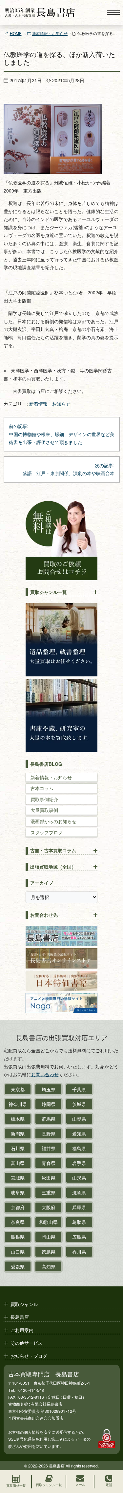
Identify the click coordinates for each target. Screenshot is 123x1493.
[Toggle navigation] (113, 12)
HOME (16, 33)
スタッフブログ (47, 832)
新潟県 (18, 1133)
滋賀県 (79, 1192)
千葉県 (79, 1089)
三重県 (48, 1192)
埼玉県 (48, 1089)
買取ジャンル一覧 (48, 592)
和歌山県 (48, 1222)
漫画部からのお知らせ (53, 821)
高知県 (48, 1266)
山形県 (79, 1177)
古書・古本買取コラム (53, 850)
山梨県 (79, 1118)
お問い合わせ (45, 1074)
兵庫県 (79, 1207)
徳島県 (48, 1251)
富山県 (18, 1163)
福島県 (79, 1148)
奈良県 (18, 1222)
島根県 (18, 1236)
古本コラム (42, 788)
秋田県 (48, 1177)
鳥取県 (79, 1222)
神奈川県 (18, 1104)
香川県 (79, 1251)
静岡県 (48, 1104)
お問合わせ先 (44, 915)
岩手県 (79, 1163)
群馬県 (48, 1118)
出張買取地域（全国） (53, 866)
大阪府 (48, 1207)
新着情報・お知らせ (50, 33)
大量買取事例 (44, 810)
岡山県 (48, 1236)
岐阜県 (18, 1192)
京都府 (18, 1207)
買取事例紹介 (44, 799)
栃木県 (18, 1118)
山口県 (18, 1251)
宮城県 (18, 1177)
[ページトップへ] (111, 1458)
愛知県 (79, 1133)
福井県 (48, 1148)
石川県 (18, 1148)
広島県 (79, 1236)
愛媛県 (18, 1266)
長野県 (48, 1133)
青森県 (48, 1163)
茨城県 (79, 1104)
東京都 (18, 1089)
